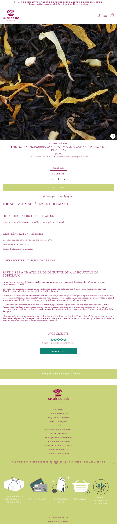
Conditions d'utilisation (58, 442)
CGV (58, 426)
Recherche (58, 410)
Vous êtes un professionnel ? (58, 430)
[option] (58, 3)
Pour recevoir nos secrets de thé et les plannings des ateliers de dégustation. (58, 463)
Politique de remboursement (58, 446)
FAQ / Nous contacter (58, 418)
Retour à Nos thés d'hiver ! (60, 374)
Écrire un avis (58, 351)
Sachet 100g (59, 168)
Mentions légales (58, 422)
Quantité (58, 174)
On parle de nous (58, 434)
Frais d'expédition (50, 157)
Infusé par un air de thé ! (58, 522)
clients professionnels (58, 454)
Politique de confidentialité (58, 438)
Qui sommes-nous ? (58, 414)
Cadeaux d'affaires (58, 450)
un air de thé (58, 143)
